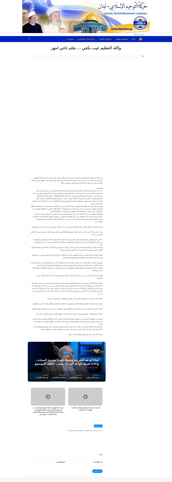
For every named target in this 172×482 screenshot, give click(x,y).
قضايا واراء (66, 352)
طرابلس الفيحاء (105, 39)
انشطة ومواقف (122, 39)
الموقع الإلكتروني (60, 462)
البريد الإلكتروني (98, 462)
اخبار (133, 39)
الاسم (100, 454)
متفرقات (70, 39)
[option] (67, 362)
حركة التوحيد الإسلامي (86, 39)
